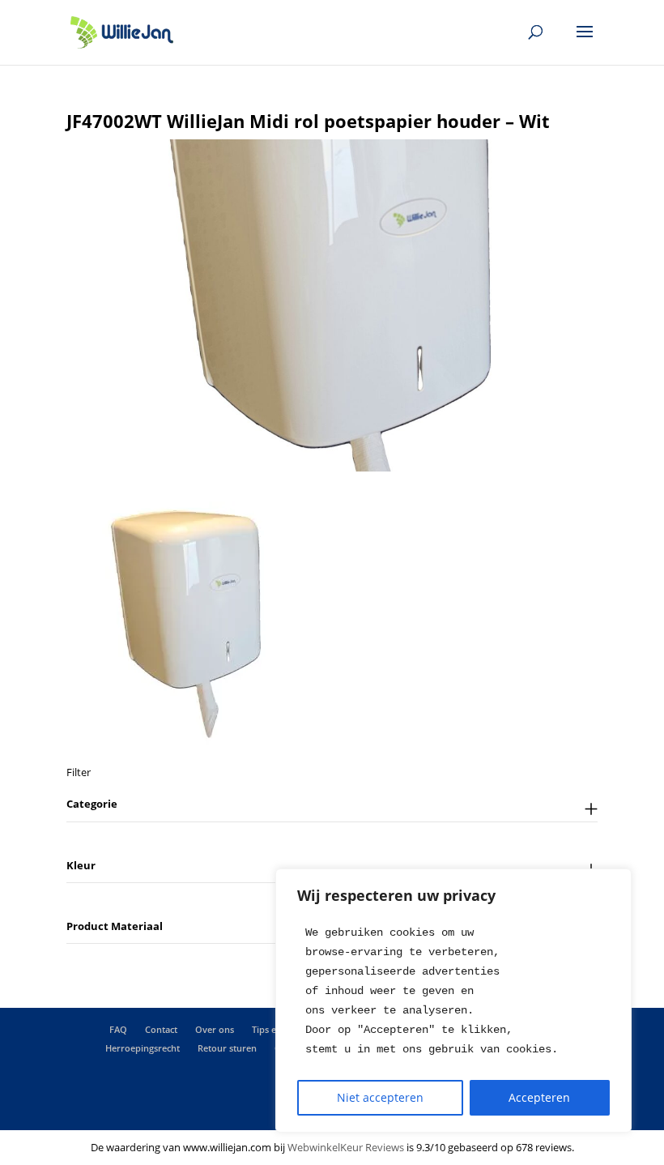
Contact (161, 1029)
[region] (453, 1000)
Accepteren (539, 1097)
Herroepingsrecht (142, 1048)
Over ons (214, 1029)
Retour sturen (227, 1048)
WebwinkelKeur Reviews (345, 1147)
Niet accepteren (380, 1097)
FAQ (118, 1029)
